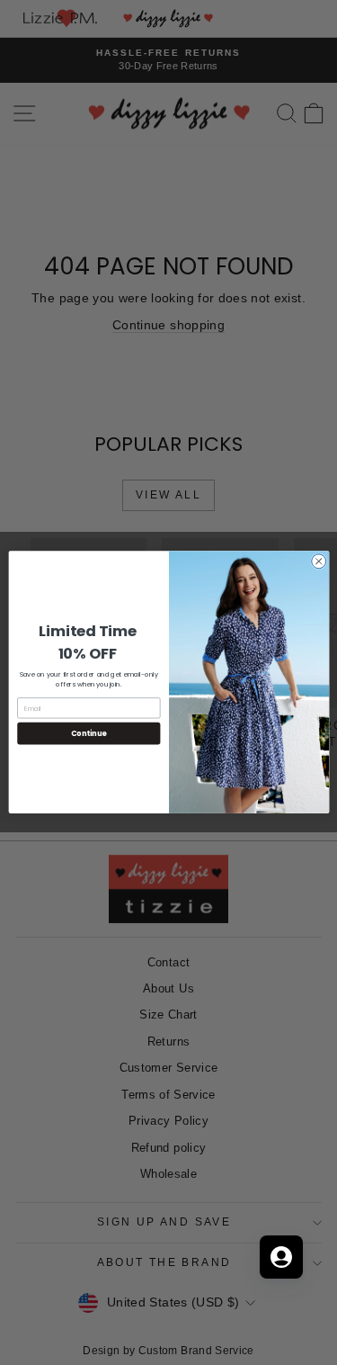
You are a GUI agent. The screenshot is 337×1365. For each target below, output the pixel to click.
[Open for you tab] (281, 1257)
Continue (88, 734)
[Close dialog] (318, 561)
